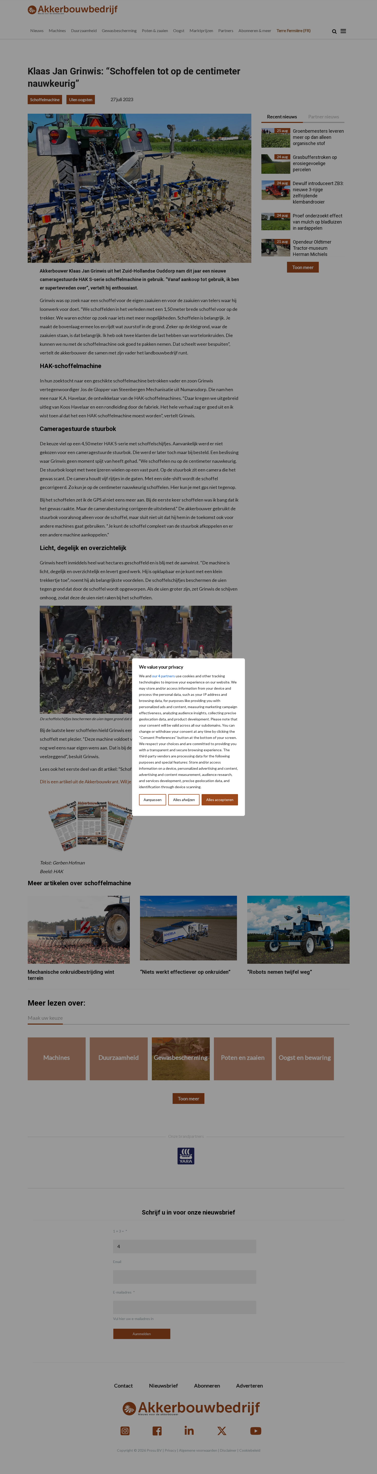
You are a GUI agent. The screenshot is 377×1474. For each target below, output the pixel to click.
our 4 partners (163, 676)
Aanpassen (153, 799)
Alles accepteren (219, 799)
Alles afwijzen (184, 799)
